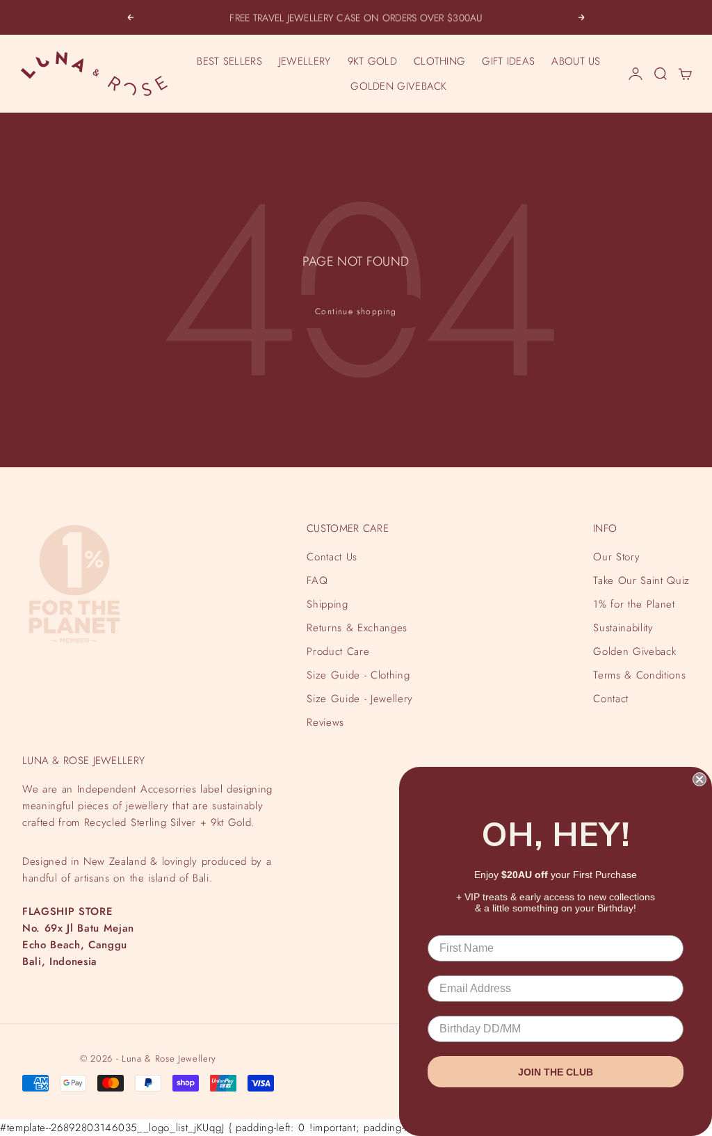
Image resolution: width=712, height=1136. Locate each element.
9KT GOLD (372, 61)
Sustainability (623, 627)
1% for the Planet (633, 604)
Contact (611, 698)
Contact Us (332, 557)
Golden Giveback (634, 651)
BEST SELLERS (229, 61)
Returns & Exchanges (357, 627)
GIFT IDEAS (508, 61)
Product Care (338, 651)
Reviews (325, 722)
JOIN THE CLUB (555, 1072)
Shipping (327, 604)
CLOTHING (439, 61)
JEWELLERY (305, 61)
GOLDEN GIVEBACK (398, 86)
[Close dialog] (699, 779)
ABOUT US (575, 61)
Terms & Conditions (639, 675)
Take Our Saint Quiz (641, 580)
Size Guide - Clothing (358, 675)
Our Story (616, 557)
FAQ (317, 580)
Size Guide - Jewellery (360, 698)
